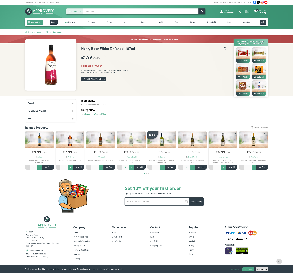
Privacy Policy (125, 158)
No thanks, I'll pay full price (125, 154)
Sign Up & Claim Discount (125, 147)
